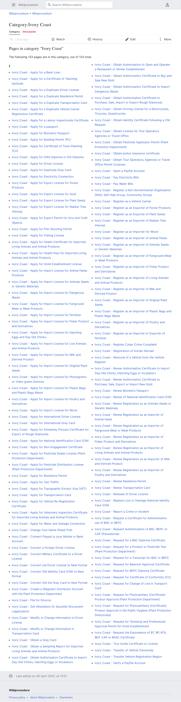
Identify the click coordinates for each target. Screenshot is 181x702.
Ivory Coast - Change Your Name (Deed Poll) (42, 530)
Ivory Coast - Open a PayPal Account (120, 171)
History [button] (98, 39)
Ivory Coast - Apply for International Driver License (46, 416)
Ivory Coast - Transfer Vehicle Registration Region (128, 656)
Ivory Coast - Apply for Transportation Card (41, 495)
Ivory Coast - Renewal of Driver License (121, 494)
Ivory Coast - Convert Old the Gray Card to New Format (49, 582)
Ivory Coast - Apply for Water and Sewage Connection (48, 523)
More (167, 39)
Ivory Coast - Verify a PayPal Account (120, 663)
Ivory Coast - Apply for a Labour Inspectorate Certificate (50, 120)
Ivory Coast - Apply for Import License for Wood (44, 410)
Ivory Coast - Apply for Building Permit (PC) (41, 139)
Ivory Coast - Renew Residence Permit (120, 481)
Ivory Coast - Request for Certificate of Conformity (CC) (133, 577)
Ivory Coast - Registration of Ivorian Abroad (124, 351)
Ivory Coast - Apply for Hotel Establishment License (47, 264)
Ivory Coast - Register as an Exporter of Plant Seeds (130, 214)
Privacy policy (17, 697)
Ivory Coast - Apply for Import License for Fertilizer (46, 315)
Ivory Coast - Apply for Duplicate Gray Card (41, 170)
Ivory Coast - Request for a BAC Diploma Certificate (130, 540)
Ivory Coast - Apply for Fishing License (38, 235)
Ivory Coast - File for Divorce (31, 600)
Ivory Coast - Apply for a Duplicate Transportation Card (49, 103)
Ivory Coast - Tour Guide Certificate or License (126, 643)
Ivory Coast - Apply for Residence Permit (39, 475)
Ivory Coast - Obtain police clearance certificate (127, 153)
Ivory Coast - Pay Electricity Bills (117, 177)
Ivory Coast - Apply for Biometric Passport (40, 133)
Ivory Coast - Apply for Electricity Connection (43, 176)
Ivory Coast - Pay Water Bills (114, 183)
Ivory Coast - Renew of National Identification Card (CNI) (133, 397)
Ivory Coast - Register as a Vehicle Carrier (123, 201)
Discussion (29, 31)
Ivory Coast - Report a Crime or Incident (122, 511)
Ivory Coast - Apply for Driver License (37, 163)
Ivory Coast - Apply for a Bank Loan (36, 72)
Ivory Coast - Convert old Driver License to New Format (49, 565)
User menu (168, 6)
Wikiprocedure (18, 13)
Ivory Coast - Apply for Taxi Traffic (35, 482)
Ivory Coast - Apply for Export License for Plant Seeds (48, 200)
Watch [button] (60, 39)
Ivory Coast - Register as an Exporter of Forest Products (133, 208)
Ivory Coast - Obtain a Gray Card (34, 640)
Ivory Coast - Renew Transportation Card (122, 487)
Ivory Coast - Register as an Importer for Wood (126, 231)
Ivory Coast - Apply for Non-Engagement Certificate (47, 447)
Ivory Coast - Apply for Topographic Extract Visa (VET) (49, 488)
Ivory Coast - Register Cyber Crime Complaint (126, 344)
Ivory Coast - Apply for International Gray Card (43, 423)
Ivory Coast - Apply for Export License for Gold (44, 194)
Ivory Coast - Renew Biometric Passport (122, 390)
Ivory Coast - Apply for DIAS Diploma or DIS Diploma (48, 157)
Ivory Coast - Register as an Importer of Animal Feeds (131, 238)
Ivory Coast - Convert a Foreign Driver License (43, 547)
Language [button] (21, 39)
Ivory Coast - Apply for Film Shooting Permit (42, 229)
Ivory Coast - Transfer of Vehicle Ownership (124, 650)
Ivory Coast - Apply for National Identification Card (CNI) (50, 440)
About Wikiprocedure (42, 697)
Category (14, 31)
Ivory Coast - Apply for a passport (35, 126)
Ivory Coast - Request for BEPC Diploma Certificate (129, 570)
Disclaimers (66, 697)
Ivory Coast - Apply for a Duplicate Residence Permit (47, 96)
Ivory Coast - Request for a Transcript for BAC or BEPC (132, 557)
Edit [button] (133, 39)
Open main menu (15, 6)
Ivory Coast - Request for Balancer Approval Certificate (132, 564)
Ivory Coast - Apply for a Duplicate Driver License (45, 90)
